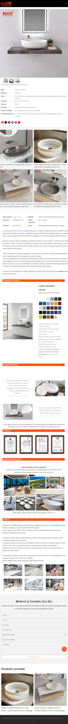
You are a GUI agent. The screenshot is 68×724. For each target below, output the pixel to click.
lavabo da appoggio (23, 231)
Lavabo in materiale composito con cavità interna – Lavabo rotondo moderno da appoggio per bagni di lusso (50, 166)
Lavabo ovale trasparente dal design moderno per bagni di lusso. (15, 166)
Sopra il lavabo (17, 217)
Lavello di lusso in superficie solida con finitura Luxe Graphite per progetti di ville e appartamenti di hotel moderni (50, 205)
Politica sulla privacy (54, 718)
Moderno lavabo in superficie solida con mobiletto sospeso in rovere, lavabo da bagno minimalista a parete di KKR (16, 205)
